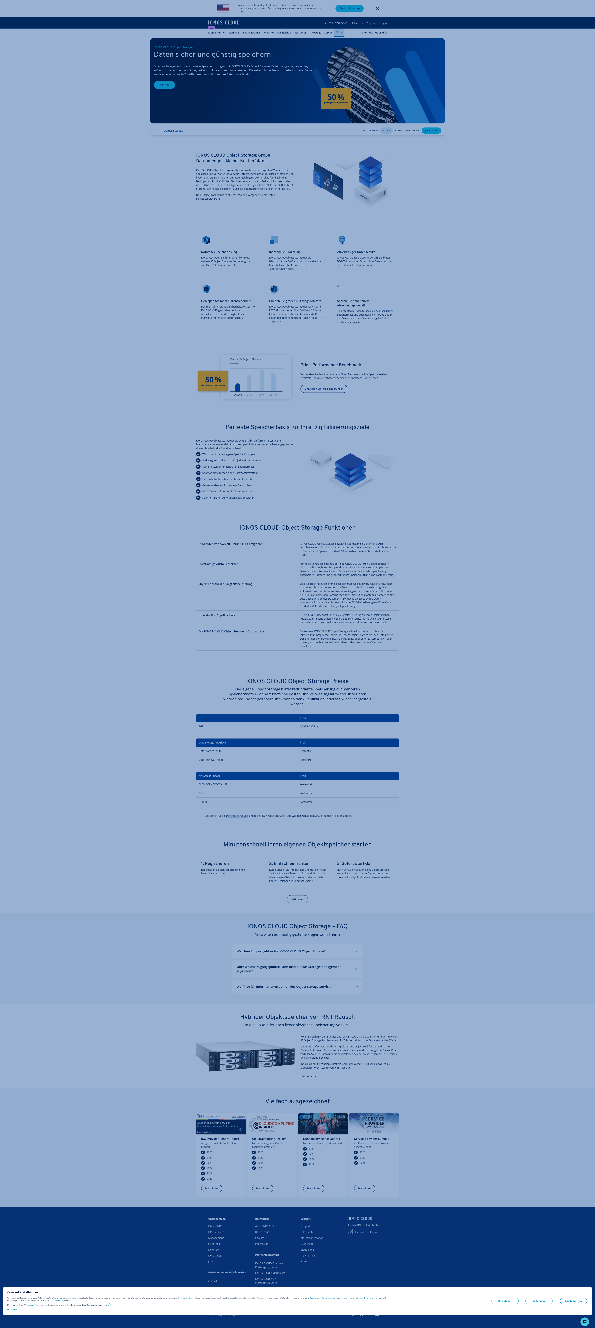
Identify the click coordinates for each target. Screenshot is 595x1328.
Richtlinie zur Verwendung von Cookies (326, 1298)
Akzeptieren (30, 1305)
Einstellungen (190, 1298)
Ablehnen (539, 1301)
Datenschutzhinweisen (367, 1298)
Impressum (12, 1309)
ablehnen (59, 1300)
